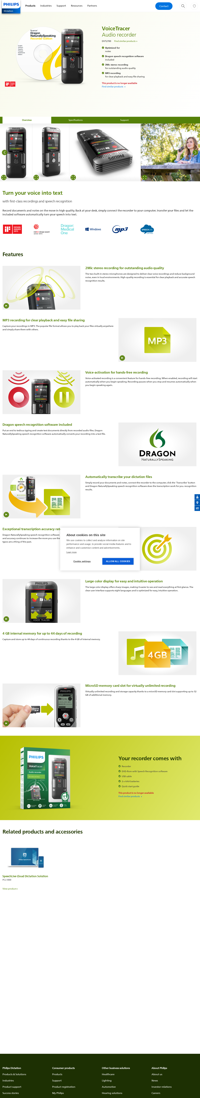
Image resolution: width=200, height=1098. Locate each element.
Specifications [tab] (76, 120)
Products (30, 5)
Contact (163, 6)
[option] (16, 152)
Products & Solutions (14, 1074)
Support (61, 5)
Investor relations (162, 1087)
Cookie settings (82, 561)
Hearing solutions (112, 1093)
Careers (156, 1093)
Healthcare (108, 1074)
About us (157, 1074)
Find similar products (125, 41)
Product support (11, 1087)
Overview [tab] (27, 120)
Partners (92, 5)
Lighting (107, 1080)
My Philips (58, 1093)
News (155, 1080)
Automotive (109, 1087)
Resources (76, 5)
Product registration (63, 1087)
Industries (46, 5)
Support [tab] (124, 120)
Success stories (10, 1093)
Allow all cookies (118, 561)
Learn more (71, 552)
